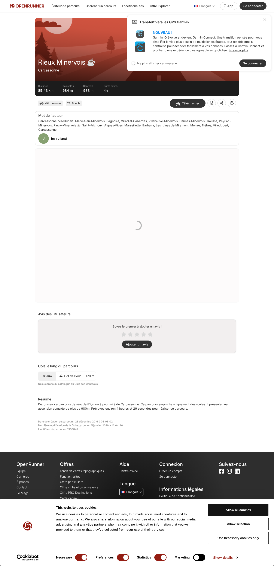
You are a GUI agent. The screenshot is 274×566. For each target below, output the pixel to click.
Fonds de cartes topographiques (82, 471)
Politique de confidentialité (177, 496)
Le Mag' (22, 493)
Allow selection (238, 524)
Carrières (22, 476)
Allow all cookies (238, 510)
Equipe (21, 471)
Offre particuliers (71, 482)
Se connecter (253, 6)
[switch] (123, 557)
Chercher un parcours (101, 6)
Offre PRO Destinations (76, 492)
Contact (21, 487)
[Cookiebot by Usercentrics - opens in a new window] (27, 557)
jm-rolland (59, 138)
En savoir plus (238, 50)
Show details (223, 557)
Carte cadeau (69, 498)
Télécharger (191, 103)
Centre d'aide (128, 471)
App (230, 6)
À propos (22, 482)
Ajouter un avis (137, 344)
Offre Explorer (160, 6)
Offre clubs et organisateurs (79, 487)
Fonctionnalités (133, 6)
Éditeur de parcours (66, 6)
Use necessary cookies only (238, 538)
